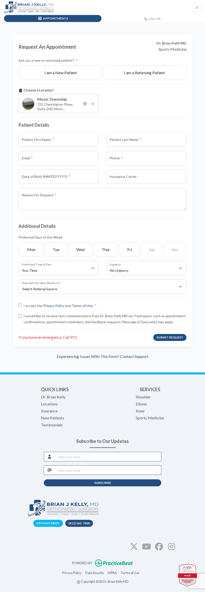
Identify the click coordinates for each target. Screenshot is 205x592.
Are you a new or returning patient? (46, 60)
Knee (140, 410)
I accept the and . (59, 305)
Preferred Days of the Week (40, 237)
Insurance (49, 410)
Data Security (94, 573)
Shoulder (143, 396)
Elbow (141, 403)
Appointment (48, 523)
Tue (56, 249)
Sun (175, 249)
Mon (31, 249)
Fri (129, 249)
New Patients (52, 417)
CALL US (154, 18)
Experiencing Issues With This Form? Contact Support (102, 356)
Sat (151, 249)
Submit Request (169, 337)
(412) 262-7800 (79, 523)
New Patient (60, 72)
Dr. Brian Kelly (53, 396)
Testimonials (52, 424)
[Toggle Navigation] (197, 7)
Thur (106, 249)
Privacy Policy (53, 305)
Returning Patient (144, 72)
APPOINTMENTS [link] (55, 18)
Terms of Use (82, 305)
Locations (49, 403)
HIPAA (112, 573)
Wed (80, 249)
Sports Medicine (150, 417)
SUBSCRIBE (102, 483)
